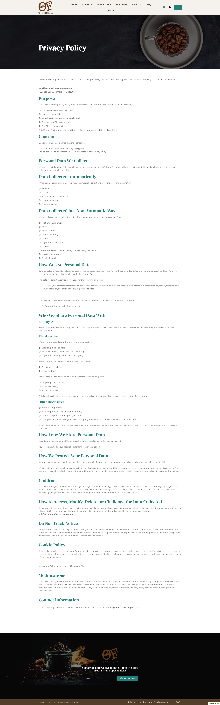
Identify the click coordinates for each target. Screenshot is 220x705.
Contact (111, 10)
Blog (149, 4)
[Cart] (178, 7)
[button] (165, 7)
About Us (136, 4)
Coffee (85, 4)
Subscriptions (104, 4)
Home (74, 4)
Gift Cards (121, 4)
